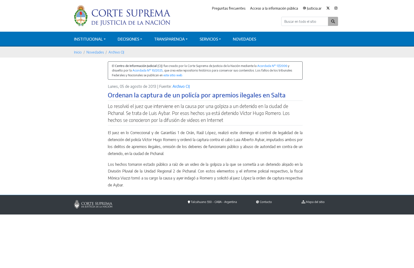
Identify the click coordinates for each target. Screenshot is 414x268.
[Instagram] (336, 8)
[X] (328, 8)
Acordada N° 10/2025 (147, 70)
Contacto (266, 202)
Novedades (244, 39)
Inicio (78, 52)
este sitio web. (173, 75)
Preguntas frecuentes (228, 8)
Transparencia (169, 39)
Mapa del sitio (315, 202)
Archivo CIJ (116, 52)
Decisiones (128, 39)
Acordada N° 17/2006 (272, 66)
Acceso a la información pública (274, 8)
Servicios (209, 39)
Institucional (88, 39)
